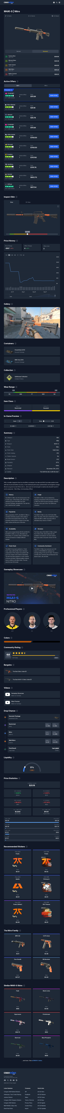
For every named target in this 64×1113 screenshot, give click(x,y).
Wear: (40, 421)
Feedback (27, 1094)
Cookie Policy (28, 1105)
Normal (19, 51)
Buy (18, 85)
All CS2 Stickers (42, 1094)
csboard (9, 114)
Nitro (57, 447)
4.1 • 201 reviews (9, 139)
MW (21, 394)
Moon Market (11, 104)
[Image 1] (26, 337)
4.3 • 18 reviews (9, 119)
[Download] (6, 336)
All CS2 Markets (42, 1105)
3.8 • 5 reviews (9, 178)
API (26, 1091)
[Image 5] (36, 337)
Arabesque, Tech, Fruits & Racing (12, 1094)
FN (9, 394)
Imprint (26, 1108)
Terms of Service (29, 1100)
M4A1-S (56, 444)
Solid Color (56, 450)
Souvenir (45, 51)
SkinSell (9, 174)
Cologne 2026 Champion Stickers (12, 1100)
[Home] (9, 2)
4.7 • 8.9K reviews (10, 97)
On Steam (56, 16)
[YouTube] (14, 1080)
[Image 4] (33, 337)
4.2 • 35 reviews (9, 158)
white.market (11, 134)
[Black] (46, 641)
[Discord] (5, 1080)
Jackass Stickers (8, 1097)
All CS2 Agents (41, 1103)
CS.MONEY (10, 93)
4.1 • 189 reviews (9, 148)
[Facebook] (11, 1080)
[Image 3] (31, 337)
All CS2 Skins (41, 1091)
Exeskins (9, 154)
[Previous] (5, 421)
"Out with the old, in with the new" (49, 472)
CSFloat (9, 184)
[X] (8, 1080)
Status (26, 1097)
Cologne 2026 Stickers (10, 1103)
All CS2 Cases (41, 1097)
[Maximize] (58, 206)
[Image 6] (38, 337)
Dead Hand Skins (8, 1108)
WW (43, 394)
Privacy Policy (28, 1103)
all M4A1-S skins (37, 1060)
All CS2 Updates (42, 1108)
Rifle (57, 440)
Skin (57, 437)
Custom (50, 426)
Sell (46, 85)
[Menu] (59, 2)
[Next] (30, 421)
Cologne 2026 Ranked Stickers (12, 1091)
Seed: (14, 421)
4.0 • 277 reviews (9, 168)
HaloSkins (10, 164)
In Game (9, 16)
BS (54, 394)
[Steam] (17, 1080)
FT (32, 394)
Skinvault (10, 144)
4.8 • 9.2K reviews (9, 188)
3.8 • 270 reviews (9, 109)
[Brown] (18, 641)
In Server (32, 16)
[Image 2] (28, 337)
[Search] (57, 2)
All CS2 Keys (41, 1100)
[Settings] (54, 2)
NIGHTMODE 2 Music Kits (10, 1105)
